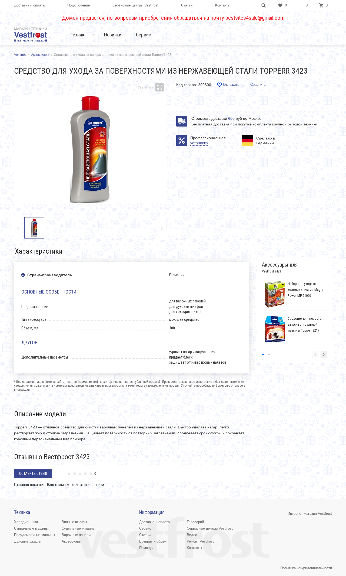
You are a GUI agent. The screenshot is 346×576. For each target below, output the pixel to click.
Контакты (222, 5)
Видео (192, 535)
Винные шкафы (74, 522)
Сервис (143, 35)
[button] (161, 228)
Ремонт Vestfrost (200, 541)
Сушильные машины (78, 528)
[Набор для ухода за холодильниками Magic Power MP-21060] (275, 294)
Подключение (78, 5)
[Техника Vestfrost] (30, 34)
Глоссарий (195, 522)
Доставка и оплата (29, 5)
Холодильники (26, 522)
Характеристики (38, 251)
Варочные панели (76, 535)
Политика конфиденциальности (306, 568)
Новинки (113, 35)
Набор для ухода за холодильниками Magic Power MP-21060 (305, 290)
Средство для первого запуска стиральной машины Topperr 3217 (305, 324)
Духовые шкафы (27, 541)
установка (199, 143)
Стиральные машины (31, 528)
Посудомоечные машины (34, 535)
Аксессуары (71, 541)
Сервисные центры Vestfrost (135, 5)
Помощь (146, 548)
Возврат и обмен (153, 541)
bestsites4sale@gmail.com (254, 18)
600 (231, 118)
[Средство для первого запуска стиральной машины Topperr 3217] (275, 329)
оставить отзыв (33, 473)
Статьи (186, 5)
